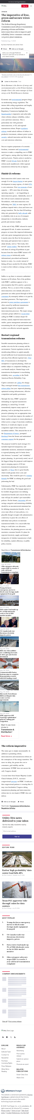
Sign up (25, 6)
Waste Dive (20, 1078)
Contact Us (5, 1055)
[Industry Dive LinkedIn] (3, 1037)
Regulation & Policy (8, 808)
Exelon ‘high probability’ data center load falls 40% (17, 871)
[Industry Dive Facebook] (7, 1037)
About (3, 1049)
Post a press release (15, 1021)
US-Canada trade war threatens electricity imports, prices (16, 937)
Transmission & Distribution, (20, 806)
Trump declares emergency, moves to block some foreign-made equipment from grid (18, 925)
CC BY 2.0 (20, 76)
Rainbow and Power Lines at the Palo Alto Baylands (16, 74)
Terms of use (16, 1111)
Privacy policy (5, 1111)
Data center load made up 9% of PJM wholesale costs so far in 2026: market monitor (18, 948)
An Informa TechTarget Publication (17, 2)
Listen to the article (13, 81)
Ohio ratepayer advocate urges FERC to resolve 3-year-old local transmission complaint (18, 960)
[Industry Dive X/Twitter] (11, 1037)
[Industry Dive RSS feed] (15, 1037)
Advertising (20, 1051)
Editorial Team (6, 1052)
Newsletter (4, 1058)
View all (4, 1021)
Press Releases (6, 1066)
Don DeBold (4, 76)
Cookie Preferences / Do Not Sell (17, 1113)
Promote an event (23, 1064)
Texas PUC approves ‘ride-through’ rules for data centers (15, 903)
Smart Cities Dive (22, 1075)
